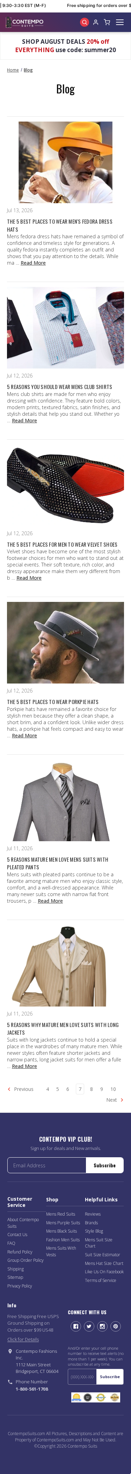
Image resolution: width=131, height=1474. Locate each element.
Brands (91, 1223)
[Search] (84, 22)
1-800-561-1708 (32, 1389)
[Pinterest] (115, 1326)
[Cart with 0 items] (106, 22)
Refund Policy (19, 1252)
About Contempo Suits (23, 1223)
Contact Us (17, 1234)
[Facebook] (76, 1326)
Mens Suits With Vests (61, 1251)
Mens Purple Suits (63, 1223)
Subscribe (105, 1165)
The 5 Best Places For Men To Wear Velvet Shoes (62, 544)
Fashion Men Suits (63, 1240)
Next (112, 1099)
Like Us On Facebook (104, 1272)
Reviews (93, 1214)
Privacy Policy (19, 1286)
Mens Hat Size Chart (104, 1263)
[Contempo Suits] (24, 22)
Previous (23, 1089)
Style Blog (94, 1231)
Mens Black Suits (61, 1231)
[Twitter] (89, 1326)
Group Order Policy (25, 1260)
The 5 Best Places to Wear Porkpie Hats (53, 701)
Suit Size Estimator (102, 1255)
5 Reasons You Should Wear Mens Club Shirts (59, 386)
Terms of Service (100, 1280)
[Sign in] (95, 22)
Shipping (15, 1269)
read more (33, 262)
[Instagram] (102, 1326)
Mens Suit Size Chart (98, 1243)
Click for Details (23, 1339)
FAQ (11, 1243)
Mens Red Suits (60, 1214)
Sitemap (15, 1277)
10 (113, 1089)
